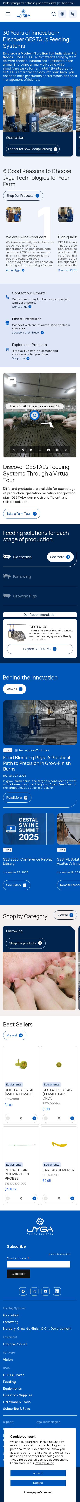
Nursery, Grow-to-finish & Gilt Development (37, 1328)
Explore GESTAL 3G (37, 649)
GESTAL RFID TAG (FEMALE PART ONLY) (57, 1094)
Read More (14, 797)
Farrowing (10, 1322)
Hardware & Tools (17, 1402)
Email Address (18, 1258)
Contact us (20, 306)
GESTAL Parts (13, 1375)
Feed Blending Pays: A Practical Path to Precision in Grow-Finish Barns (37, 763)
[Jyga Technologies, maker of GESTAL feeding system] (23, 14)
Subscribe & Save (16, 1408)
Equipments (12, 1388)
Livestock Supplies (18, 1395)
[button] (8, 14)
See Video (13, 885)
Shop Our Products (20, 195)
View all (11, 689)
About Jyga (13, 270)
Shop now (19, 358)
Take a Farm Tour (18, 513)
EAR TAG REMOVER (58, 1170)
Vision (8, 1359)
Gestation (11, 1315)
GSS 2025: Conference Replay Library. (27, 861)
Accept (38, 1473)
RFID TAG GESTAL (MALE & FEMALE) (19, 1092)
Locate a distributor (26, 332)
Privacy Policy (44, 1463)
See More (57, 557)
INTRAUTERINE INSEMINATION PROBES (17, 1174)
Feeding (9, 1382)
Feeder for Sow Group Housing (30, 149)
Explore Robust (15, 1344)
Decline (38, 1483)
